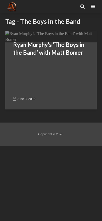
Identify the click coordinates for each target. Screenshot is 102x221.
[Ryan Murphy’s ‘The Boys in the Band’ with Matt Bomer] (51, 36)
